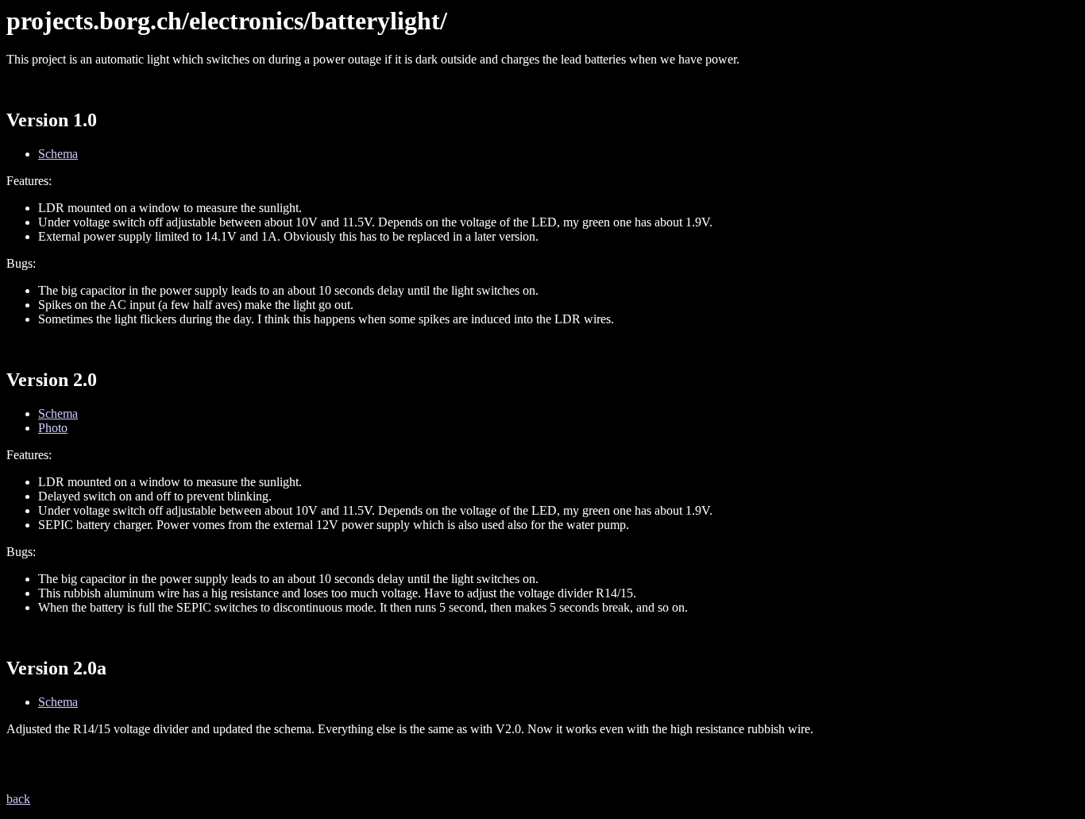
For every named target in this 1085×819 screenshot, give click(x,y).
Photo (53, 428)
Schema (58, 153)
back (18, 798)
